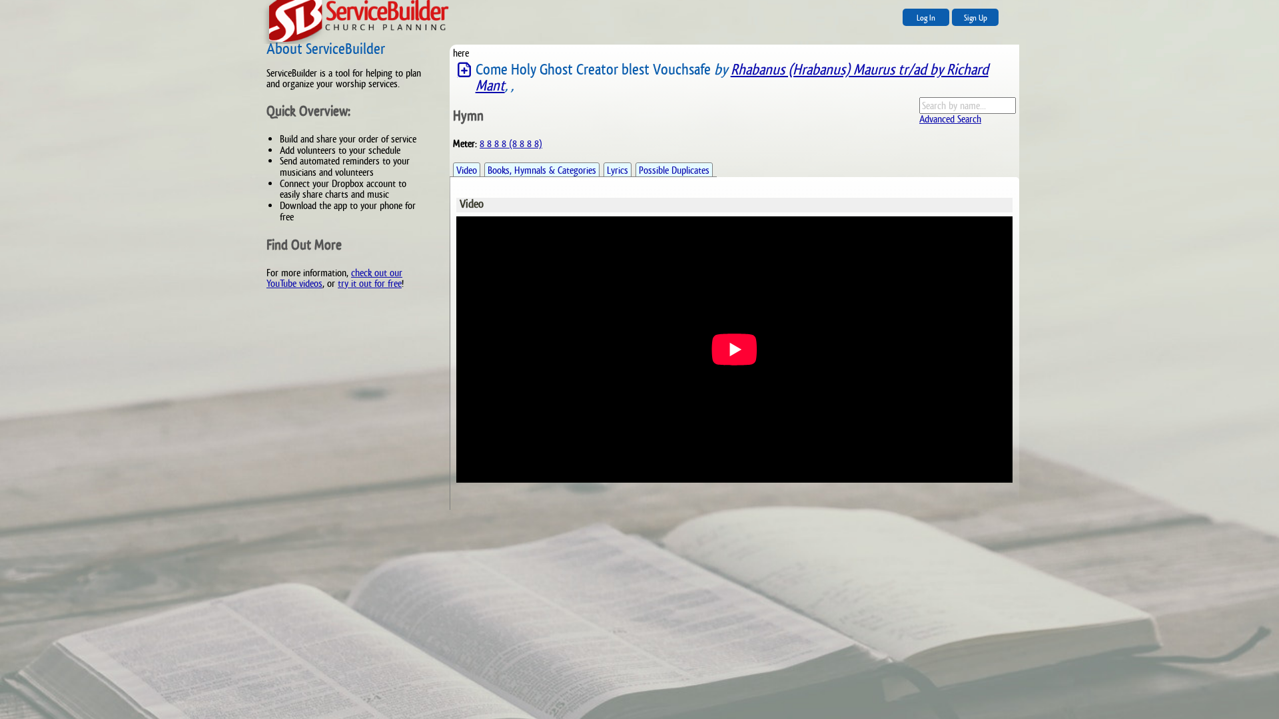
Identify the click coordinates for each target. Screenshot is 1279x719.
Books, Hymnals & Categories (542, 170)
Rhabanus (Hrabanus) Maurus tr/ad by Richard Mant (732, 77)
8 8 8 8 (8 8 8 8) (511, 143)
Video (466, 170)
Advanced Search (950, 119)
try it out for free (370, 283)
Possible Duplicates (674, 170)
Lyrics (617, 170)
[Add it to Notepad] (464, 70)
